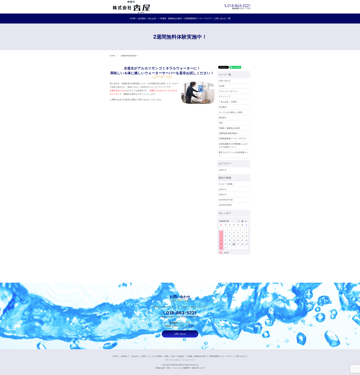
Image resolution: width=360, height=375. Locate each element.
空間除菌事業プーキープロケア (198, 18)
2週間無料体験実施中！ (229, 133)
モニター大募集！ (226, 184)
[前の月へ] (238, 221)
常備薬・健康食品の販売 (171, 18)
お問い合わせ (220, 18)
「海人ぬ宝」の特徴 (227, 102)
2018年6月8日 (225, 205)
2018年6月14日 (226, 199)
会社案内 (142, 18)
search (230, 18)
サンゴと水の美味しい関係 (230, 112)
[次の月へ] (246, 221)
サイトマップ (224, 96)
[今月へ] (242, 221)
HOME (133, 18)
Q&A (221, 122)
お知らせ (223, 169)
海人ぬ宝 (152, 18)
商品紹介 (223, 117)
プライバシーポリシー (228, 91)
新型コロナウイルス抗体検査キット (233, 154)
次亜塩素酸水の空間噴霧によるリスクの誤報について (233, 145)
